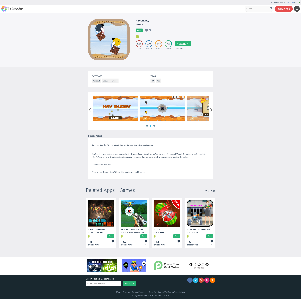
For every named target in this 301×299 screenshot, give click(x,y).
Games (106, 81)
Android (96, 81)
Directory (143, 292)
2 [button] (150, 126)
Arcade (114, 81)
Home (118, 292)
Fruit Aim (158, 229)
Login (297, 2)
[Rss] (212, 280)
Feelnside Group (96, 232)
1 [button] (147, 126)
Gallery (135, 292)
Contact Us (162, 292)
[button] (89, 109)
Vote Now (183, 43)
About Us (152, 292)
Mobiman (160, 232)
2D (153, 81)
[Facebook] (190, 280)
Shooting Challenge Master (132, 229)
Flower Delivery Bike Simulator (200, 229)
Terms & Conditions (176, 292)
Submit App (283, 8)
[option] (115, 109)
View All (209, 191)
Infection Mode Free (96, 229)
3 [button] (154, 126)
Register (290, 2)
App (158, 81)
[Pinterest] (201, 280)
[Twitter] (195, 280)
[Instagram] (207, 280)
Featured (126, 292)
